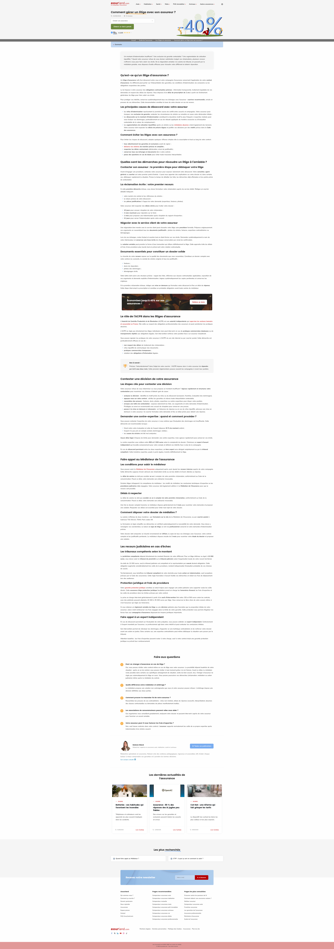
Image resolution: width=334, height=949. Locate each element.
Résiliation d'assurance (191, 916)
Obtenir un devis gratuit (122, 26)
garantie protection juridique (135, 588)
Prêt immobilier (178, 4)
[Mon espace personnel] (222, 4)
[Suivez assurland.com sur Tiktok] (126, 933)
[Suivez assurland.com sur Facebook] (112, 933)
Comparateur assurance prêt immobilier (165, 907)
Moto (167, 4)
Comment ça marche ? (127, 898)
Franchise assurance (190, 907)
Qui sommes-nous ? (126, 895)
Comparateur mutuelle (159, 901)
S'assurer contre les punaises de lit (195, 895)
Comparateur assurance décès (162, 916)
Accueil (133, 40)
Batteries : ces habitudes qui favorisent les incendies (129, 806)
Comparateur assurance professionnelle (165, 919)
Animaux (192, 4)
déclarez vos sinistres (132, 147)
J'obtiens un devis (198, 302)
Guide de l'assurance (145, 40)
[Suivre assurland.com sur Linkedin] (118, 933)
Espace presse (125, 910)
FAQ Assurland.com (126, 916)
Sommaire (118, 45)
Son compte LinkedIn (127, 760)
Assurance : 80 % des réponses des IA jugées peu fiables (166, 808)
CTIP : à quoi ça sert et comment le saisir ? (188, 859)
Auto (137, 4)
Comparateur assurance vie (161, 913)
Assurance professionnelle (192, 913)
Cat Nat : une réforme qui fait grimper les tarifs (202, 806)
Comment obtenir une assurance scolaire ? (197, 898)
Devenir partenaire (126, 901)
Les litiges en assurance (163, 40)
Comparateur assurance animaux (162, 910)
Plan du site (196, 929)
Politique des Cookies (175, 929)
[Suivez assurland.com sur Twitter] (115, 933)
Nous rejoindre (125, 904)
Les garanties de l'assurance (193, 910)
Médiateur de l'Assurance (145, 469)
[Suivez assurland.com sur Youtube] (121, 933)
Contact (122, 913)
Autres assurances (206, 4)
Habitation (148, 4)
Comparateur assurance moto (161, 904)
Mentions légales (145, 929)
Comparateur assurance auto (161, 895)
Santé (158, 4)
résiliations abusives (181, 125)
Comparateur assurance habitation (163, 898)
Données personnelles (159, 929)
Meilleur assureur (190, 901)
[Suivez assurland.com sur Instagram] (123, 933)
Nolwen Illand (138, 745)
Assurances (124, 907)
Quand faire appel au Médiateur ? (127, 859)
